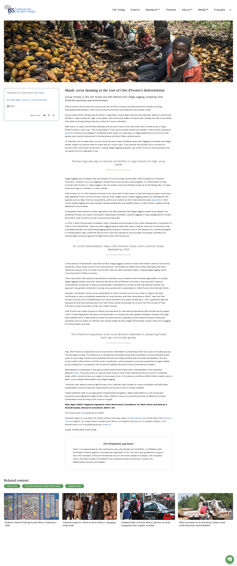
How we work (48, 547)
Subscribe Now (221, 548)
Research (152, 9)
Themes (171, 9)
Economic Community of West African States (42, 486)
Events (135, 9)
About (186, 9)
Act (86, 185)
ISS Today (118, 9)
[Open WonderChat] (230, 559)
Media (202, 9)
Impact (45, 551)
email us (107, 424)
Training (7, 558)
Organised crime (74, 486)
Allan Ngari (15, 100)
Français (219, 9)
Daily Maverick (137, 418)
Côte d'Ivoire (12, 486)
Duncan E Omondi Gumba (34, 100)
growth (70, 133)
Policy (76, 373)
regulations (156, 200)
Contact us (47, 558)
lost (79, 193)
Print (11, 106)
